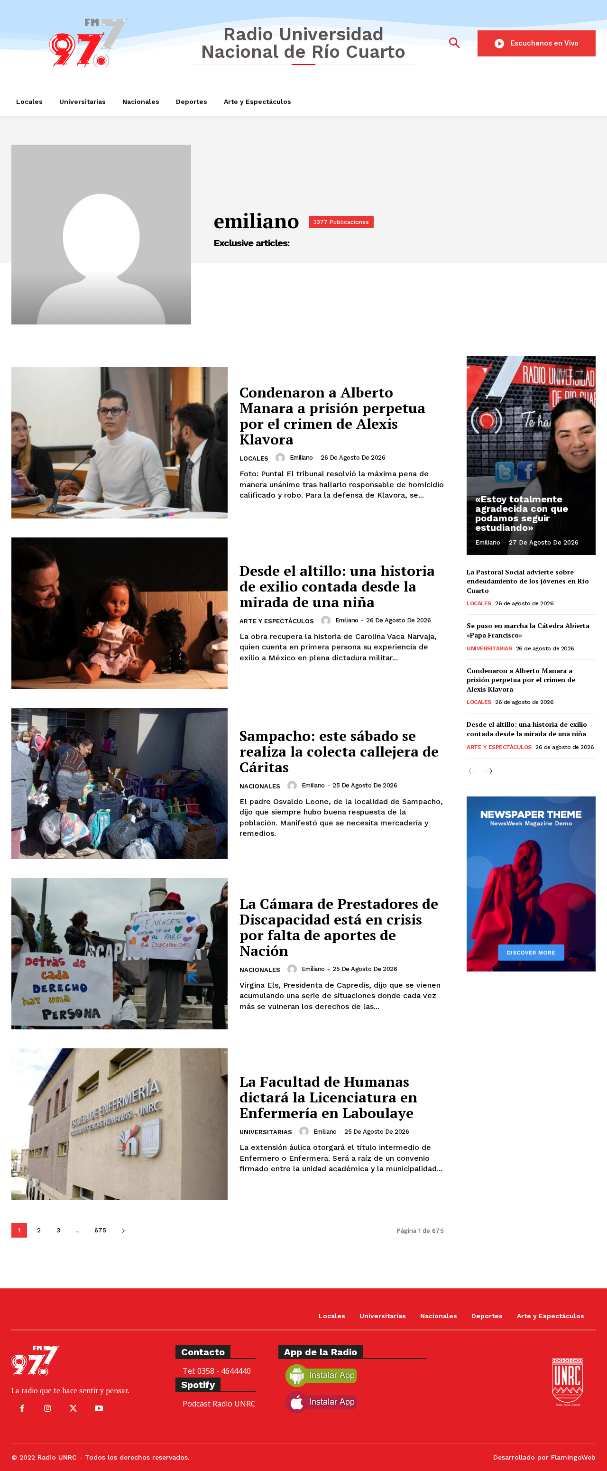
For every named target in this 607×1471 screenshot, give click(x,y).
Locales (253, 458)
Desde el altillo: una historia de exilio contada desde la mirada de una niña (337, 586)
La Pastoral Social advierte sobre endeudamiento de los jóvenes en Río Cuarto (528, 581)
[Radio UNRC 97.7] (94, 42)
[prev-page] (562, 372)
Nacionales (259, 786)
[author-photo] (282, 458)
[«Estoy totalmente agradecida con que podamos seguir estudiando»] (531, 455)
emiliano (301, 457)
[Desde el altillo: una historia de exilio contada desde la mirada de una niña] (119, 613)
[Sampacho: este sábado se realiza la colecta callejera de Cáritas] (119, 783)
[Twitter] (73, 1408)
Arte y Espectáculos (276, 621)
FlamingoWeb (573, 1457)
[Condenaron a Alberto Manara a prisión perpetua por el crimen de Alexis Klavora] (119, 442)
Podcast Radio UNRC (219, 1403)
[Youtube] (99, 1408)
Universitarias (265, 1132)
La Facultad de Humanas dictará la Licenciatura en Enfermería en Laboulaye (328, 1097)
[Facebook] (21, 1408)
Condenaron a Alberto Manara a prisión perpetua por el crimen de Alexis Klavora (332, 416)
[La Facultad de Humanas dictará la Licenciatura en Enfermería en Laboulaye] (119, 1124)
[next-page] (123, 1230)
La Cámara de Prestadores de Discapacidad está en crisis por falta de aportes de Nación (338, 927)
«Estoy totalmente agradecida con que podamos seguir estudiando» (521, 513)
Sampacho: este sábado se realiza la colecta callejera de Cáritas (339, 751)
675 (100, 1230)
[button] (454, 43)
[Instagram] (47, 1408)
